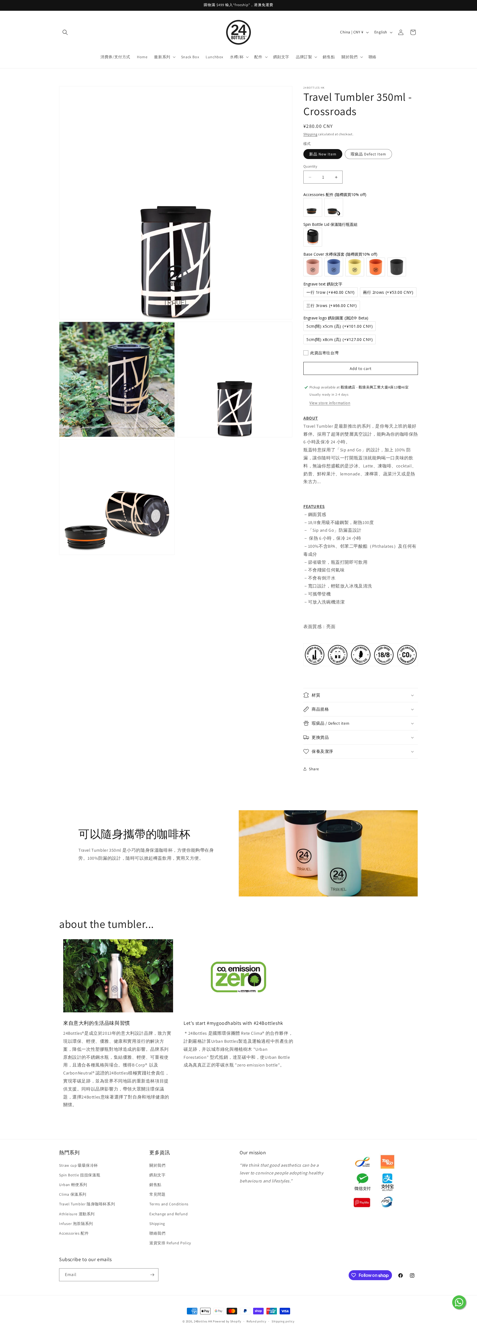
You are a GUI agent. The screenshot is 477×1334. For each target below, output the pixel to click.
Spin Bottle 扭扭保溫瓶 (79, 1174)
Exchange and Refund (168, 1213)
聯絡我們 (157, 1233)
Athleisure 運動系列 (77, 1213)
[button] (65, 32)
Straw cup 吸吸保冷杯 (78, 1165)
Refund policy (256, 1321)
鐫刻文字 (157, 1174)
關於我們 (157, 1165)
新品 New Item (322, 154)
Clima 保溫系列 (72, 1194)
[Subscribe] (152, 1274)
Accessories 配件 (74, 1233)
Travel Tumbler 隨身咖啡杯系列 (87, 1203)
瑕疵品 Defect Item (368, 154)
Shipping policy (283, 1321)
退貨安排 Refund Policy (170, 1242)
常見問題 (157, 1194)
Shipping (310, 134)
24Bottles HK (203, 1321)
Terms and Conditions (169, 1203)
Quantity (310, 166)
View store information (329, 402)
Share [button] (314, 768)
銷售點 (155, 1184)
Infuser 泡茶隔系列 (76, 1223)
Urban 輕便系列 (73, 1184)
